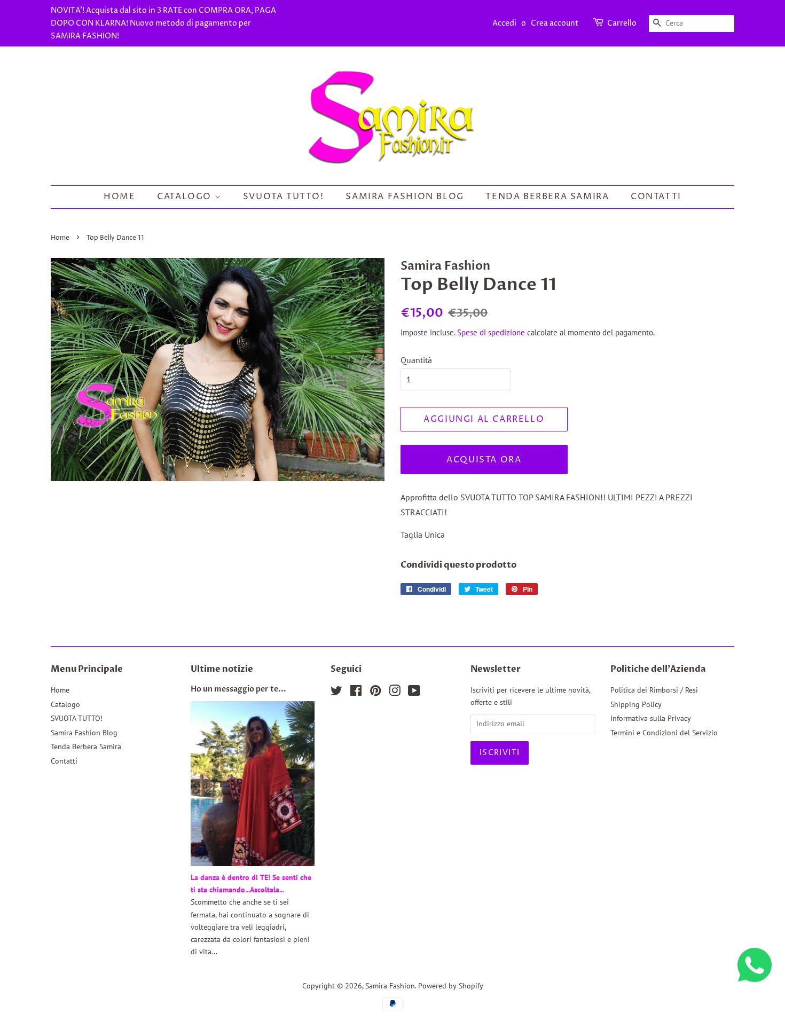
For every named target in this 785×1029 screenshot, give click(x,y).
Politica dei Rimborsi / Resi (654, 690)
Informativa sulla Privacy (650, 718)
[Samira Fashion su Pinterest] (375, 692)
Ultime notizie (222, 669)
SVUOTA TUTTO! (283, 196)
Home (119, 196)
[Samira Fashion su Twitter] (336, 692)
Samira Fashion (390, 986)
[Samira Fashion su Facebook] (356, 692)
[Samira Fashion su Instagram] (395, 692)
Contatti (656, 196)
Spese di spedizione (491, 332)
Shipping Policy (636, 704)
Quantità (416, 360)
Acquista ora (483, 460)
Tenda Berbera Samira (547, 196)
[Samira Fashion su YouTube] (414, 692)
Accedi (504, 23)
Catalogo (185, 196)
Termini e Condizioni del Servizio (664, 732)
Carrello (622, 23)
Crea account (555, 23)
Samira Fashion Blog (405, 196)
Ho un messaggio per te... (238, 689)
